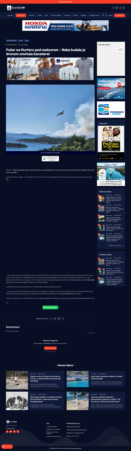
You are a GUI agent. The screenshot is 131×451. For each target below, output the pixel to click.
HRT (7, 179)
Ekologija (83, 15)
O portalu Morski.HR (51, 426)
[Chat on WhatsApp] (50, 307)
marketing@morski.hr (78, 433)
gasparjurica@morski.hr (81, 430)
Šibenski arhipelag (11, 40)
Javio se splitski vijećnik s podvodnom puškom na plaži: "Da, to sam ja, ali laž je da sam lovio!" (106, 399)
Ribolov (76, 15)
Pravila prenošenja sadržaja (53, 436)
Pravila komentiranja (12, 331)
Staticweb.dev (77, 448)
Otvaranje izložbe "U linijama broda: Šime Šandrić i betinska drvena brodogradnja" (46, 399)
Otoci (46, 15)
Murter (21, 40)
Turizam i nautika (56, 15)
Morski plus (21, 15)
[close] (129, 2)
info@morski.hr (76, 426)
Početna (10, 15)
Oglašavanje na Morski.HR (53, 429)
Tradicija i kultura (94, 15)
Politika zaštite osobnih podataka (52, 432)
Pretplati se (119, 15)
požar (26, 40)
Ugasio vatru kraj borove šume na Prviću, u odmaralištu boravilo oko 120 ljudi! (45, 378)
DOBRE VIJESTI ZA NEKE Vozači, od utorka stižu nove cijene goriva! (114, 228)
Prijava (111, 15)
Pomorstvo (67, 15)
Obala (40, 15)
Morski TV (32, 15)
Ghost (69, 448)
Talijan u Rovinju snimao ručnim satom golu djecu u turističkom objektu (114, 219)
